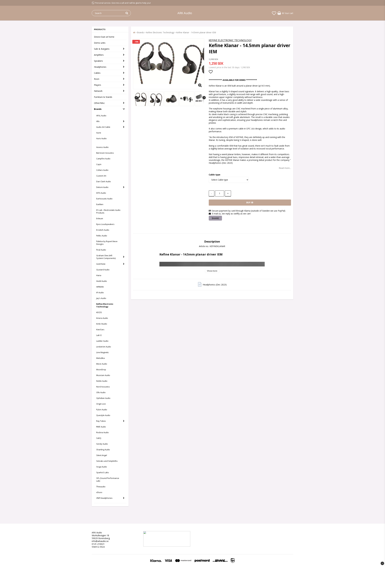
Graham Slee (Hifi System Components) (106, 257)
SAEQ (98, 438)
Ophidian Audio (103, 398)
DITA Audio (101, 193)
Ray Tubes (101, 421)
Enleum (99, 218)
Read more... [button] (285, 168)
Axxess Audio (102, 147)
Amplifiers (99, 54)
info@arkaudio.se (100, 541)
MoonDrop (101, 369)
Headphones (100, 66)
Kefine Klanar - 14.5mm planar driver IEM (196, 32)
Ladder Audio (102, 341)
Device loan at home (104, 36)
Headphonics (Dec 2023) (215, 284)
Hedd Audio (101, 281)
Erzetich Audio (102, 230)
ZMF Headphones (104, 498)
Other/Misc (99, 103)
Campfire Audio (103, 158)
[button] (274, 13)
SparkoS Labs (102, 472)
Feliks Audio (101, 235)
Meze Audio (101, 363)
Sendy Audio (102, 443)
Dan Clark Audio (103, 181)
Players (97, 85)
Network (98, 91)
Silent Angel (101, 455)
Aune (98, 132)
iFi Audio (100, 292)
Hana (98, 275)
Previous (136, 97)
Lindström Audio (103, 346)
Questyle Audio (103, 415)
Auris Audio (101, 138)
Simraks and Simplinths (107, 461)
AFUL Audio (101, 115)
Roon (96, 78)
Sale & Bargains (101, 48)
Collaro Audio (102, 170)
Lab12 (99, 335)
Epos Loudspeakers (105, 224)
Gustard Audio (102, 269)
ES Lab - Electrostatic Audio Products (108, 211)
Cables (97, 72)
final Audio (101, 249)
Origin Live (101, 403)
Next (204, 97)
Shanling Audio (103, 449)
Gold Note (100, 264)
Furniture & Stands (103, 97)
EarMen (99, 204)
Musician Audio (103, 375)
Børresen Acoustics (105, 153)
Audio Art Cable (103, 127)
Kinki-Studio (101, 323)
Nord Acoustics (103, 386)
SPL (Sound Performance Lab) (107, 479)
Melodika (100, 358)
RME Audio (101, 426)
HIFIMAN (100, 286)
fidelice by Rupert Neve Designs (106, 242)
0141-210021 (98, 544)
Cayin (98, 164)
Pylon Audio (101, 409)
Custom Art (101, 175)
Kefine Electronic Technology (104, 305)
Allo (98, 121)
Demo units (99, 42)
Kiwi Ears (100, 329)
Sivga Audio (101, 466)
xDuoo (99, 492)
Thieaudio (100, 486)
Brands (98, 109)
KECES (99, 312)
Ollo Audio (101, 392)
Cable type (214, 174)
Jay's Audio (101, 298)
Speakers (98, 60)
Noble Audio (101, 381)
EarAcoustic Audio (104, 198)
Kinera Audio (102, 318)
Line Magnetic (102, 352)
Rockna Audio (102, 432)
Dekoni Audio (102, 187)
